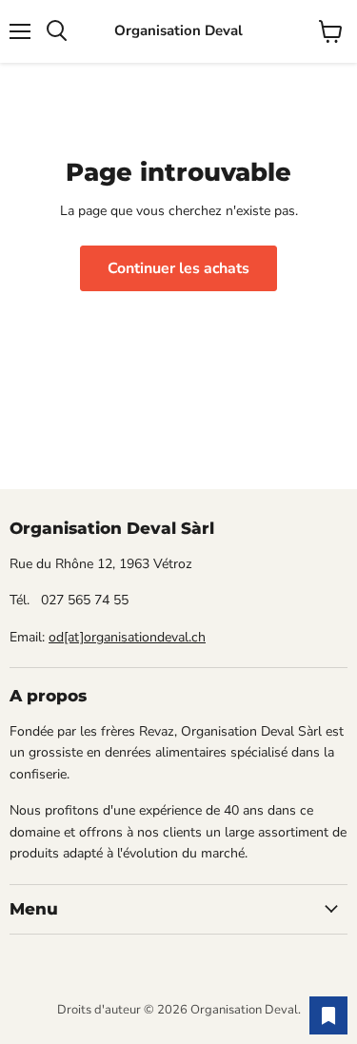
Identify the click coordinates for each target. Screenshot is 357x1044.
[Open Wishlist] (328, 1015)
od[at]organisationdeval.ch (127, 637)
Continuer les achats (178, 268)
